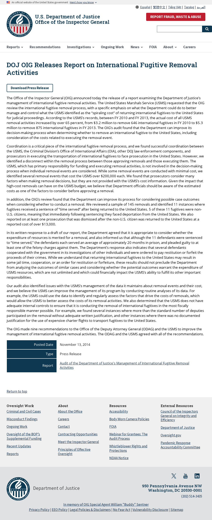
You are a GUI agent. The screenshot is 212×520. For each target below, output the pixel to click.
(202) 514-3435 (191, 496)
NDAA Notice (119, 458)
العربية (201, 7)
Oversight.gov (171, 435)
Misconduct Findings (22, 419)
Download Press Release (30, 88)
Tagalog (189, 7)
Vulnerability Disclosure (150, 509)
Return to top (17, 391)
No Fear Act (121, 509)
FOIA (112, 426)
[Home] (20, 24)
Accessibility (118, 411)
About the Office (70, 411)
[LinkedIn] (197, 476)
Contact (64, 426)
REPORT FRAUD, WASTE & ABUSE (175, 16)
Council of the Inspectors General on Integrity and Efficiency (179, 415)
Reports (13, 454)
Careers (63, 419)
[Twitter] (174, 476)
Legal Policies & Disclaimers (90, 509)
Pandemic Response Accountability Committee (180, 445)
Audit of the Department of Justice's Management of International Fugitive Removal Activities (124, 365)
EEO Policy (59, 509)
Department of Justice (178, 427)
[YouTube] (185, 476)
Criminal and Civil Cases (24, 411)
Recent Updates (19, 446)
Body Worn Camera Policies (129, 419)
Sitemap (176, 509)
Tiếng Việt (174, 7)
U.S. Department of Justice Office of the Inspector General (72, 19)
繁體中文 (159, 7)
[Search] (207, 29)
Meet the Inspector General (78, 442)
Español (145, 7)
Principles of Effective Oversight (74, 451)
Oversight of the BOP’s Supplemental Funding (24, 436)
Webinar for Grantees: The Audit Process (128, 436)
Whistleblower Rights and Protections (128, 448)
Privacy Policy (39, 509)
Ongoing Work (17, 426)
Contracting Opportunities (78, 434)
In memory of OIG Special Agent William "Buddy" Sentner (106, 504)
